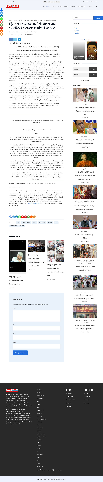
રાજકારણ (39, 448)
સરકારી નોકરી (40, 466)
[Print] (31, 216)
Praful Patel (13, 225)
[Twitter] (9, 1)
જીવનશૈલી (84, 169)
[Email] (28, 216)
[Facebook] (6, 1)
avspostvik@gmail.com (91, 1)
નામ (13, 324)
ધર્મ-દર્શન (89, 6)
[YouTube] (13, 1)
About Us (69, 393)
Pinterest (86, 400)
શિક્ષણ (89, 263)
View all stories (85, 40)
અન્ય (38, 401)
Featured (39, 389)
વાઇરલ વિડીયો (40, 454)
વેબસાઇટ (14, 342)
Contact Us (69, 396)
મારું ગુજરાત (34, 31)
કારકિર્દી (38, 404)
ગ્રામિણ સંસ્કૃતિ (78, 201)
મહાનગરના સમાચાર (85, 292)
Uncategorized (40, 395)
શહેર (38, 460)
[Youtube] (22, 216)
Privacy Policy (70, 400)
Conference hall (26, 222)
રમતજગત (59, 6)
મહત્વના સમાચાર (27, 31)
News (38, 392)
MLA (56, 222)
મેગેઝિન (38, 442)
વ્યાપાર (53, 6)
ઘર (43, 6)
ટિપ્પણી (14, 308)
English (50, 1)
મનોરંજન (72, 6)
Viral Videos (40, 398)
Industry (50, 222)
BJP (18, 222)
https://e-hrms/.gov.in (33, 203)
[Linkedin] (16, 216)
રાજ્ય (38, 451)
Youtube (86, 403)
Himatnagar (42, 222)
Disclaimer (69, 403)
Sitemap (68, 406)
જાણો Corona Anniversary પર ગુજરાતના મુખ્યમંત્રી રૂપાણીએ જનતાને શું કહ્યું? (85, 143)
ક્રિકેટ (38, 407)
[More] (34, 216)
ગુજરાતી (57, 1)
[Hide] (0, 37)
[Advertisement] (85, 344)
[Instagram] (11, 1)
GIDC (34, 222)
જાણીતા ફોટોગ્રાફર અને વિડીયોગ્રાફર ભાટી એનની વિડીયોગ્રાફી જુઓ (16, 280)
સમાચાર (48, 6)
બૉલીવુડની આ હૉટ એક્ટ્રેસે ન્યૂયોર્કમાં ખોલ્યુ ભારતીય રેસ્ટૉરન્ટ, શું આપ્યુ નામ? (85, 111)
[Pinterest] (25, 216)
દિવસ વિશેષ (11, 31)
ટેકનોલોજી (80, 6)
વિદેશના (66, 6)
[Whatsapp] (19, 216)
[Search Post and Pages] (96, 6)
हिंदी (45, 1)
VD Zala (22, 225)
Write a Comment (29, 35)
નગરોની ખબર (19, 31)
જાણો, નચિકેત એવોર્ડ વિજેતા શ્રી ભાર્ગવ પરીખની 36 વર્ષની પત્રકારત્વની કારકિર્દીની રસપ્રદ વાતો (85, 175)
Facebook (87, 393)
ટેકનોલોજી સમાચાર (41, 419)
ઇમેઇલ (14, 333)
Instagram (87, 396)
